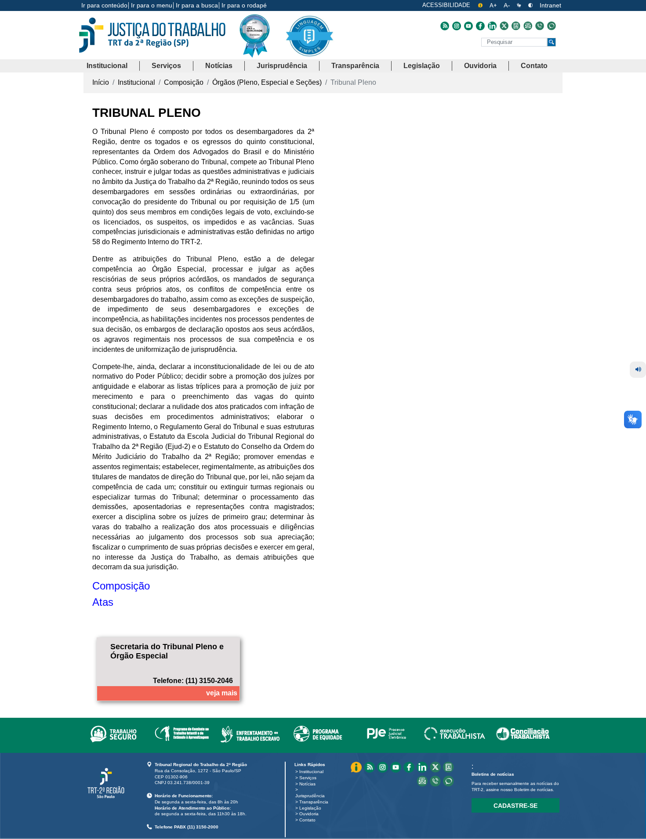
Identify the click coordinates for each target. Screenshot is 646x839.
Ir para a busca (197, 5)
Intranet (550, 5)
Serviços (307, 777)
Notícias (307, 783)
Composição (121, 586)
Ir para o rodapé (244, 5)
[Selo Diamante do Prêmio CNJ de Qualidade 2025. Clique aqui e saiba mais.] (261, 54)
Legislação (310, 808)
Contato (307, 819)
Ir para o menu (151, 5)
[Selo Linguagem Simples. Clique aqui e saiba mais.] (309, 43)
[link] (113, 732)
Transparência (313, 801)
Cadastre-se (515, 805)
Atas (102, 602)
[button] (107, 66)
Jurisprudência (310, 795)
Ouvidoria (309, 813)
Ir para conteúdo (104, 5)
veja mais (221, 693)
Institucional (311, 771)
